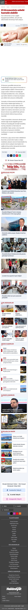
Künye (3, 596)
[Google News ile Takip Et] (23, 45)
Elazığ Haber (14, 550)
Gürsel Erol (14, 581)
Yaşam (14, 541)
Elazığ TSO (14, 558)
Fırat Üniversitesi (14, 564)
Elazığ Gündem (14, 521)
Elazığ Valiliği (14, 556)
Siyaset (14, 535)
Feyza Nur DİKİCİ (8, 44)
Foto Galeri (14, 539)
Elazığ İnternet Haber (14, 566)
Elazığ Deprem (14, 568)
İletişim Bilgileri (17, 596)
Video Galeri (14, 537)
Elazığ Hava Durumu (14, 575)
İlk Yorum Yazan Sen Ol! (15, 160)
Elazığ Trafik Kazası (14, 579)
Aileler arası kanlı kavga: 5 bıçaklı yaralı (17, 1)
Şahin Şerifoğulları (14, 583)
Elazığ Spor (14, 525)
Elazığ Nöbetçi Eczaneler (14, 577)
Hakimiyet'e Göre (14, 523)
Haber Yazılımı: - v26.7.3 (14, 608)
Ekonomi (14, 531)
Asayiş (14, 529)
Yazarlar (14, 527)
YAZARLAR (6, 509)
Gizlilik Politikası (5, 600)
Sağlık (8, 7)
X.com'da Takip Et (15, 494)
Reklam (4, 598)
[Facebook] (8, 513)
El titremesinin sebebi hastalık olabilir (18, 7)
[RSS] (20, 513)
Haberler (3, 7)
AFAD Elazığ (14, 560)
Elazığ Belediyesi (14, 554)
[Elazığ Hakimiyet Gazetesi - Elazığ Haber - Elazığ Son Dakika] (14, 589)
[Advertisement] (14, 477)
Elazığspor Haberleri (14, 562)
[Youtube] (17, 513)
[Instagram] (14, 513)
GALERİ (19, 506)
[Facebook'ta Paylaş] (2, 25)
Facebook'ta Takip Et (15, 490)
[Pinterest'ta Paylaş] (17, 155)
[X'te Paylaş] (4, 25)
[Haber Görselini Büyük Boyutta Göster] (14, 35)
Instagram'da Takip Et (15, 499)
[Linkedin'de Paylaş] (14, 155)
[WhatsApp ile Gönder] (20, 155)
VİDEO (5, 506)
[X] (11, 513)
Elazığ (14, 548)
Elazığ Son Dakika (14, 552)
